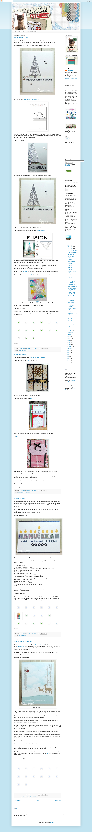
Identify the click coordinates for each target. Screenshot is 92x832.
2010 (68, 358)
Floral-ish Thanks (72, 311)
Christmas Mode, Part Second (72, 293)
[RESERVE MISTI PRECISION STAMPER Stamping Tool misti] (57, 330)
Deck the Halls (71, 316)
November (70, 248)
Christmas (25, 350)
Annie (29, 360)
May (69, 340)
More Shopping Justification (71, 281)
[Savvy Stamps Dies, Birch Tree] (26, 777)
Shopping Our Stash (40, 644)
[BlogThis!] (43, 348)
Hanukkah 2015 (19, 498)
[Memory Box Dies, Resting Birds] (18, 777)
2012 (68, 354)
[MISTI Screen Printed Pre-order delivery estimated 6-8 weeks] (49, 330)
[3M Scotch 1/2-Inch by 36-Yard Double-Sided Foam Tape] (18, 338)
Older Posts (58, 800)
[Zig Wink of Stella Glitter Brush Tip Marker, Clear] (41, 623)
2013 (68, 352)
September (71, 332)
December (70, 246)
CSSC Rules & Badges (32, 31)
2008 (68, 362)
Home (14, 31)
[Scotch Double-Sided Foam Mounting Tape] (34, 338)
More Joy (70, 267)
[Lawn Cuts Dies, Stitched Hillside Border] (41, 777)
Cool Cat (70, 265)
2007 (68, 364)
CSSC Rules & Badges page (50, 476)
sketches (28, 492)
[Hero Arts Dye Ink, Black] (18, 330)
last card (25, 271)
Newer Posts (17, 800)
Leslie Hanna (70, 70)
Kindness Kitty (71, 302)
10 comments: (34, 348)
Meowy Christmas (72, 261)
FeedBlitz (67, 165)
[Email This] (42, 348)
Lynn (31, 398)
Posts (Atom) (24, 803)
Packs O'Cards (71, 284)
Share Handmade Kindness (72, 321)
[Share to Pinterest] (47, 348)
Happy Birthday (71, 318)
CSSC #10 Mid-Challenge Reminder (71, 305)
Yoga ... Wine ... (71, 326)
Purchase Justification (71, 299)
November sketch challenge (38, 357)
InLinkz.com (16, 343)
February (70, 346)
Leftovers (70, 269)
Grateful (70, 263)
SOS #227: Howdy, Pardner (72, 309)
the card (30, 274)
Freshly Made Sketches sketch (31, 99)
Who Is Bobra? (21, 31)
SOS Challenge (36, 796)
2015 (68, 245)
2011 (68, 356)
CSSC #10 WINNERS (22, 354)
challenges (20, 350)
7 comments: (34, 490)
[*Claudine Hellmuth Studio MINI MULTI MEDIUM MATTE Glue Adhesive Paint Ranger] (41, 330)
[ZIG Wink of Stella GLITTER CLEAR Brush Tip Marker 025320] (34, 623)
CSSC (24, 492)
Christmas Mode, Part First (72, 296)
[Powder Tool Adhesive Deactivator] (49, 322)
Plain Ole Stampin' (22, 635)
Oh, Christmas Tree (21, 38)
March (69, 344)
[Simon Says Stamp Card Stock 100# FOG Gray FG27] (49, 777)
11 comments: (34, 794)
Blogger (52, 822)
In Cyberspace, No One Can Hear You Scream (73, 276)
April (69, 342)
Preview (67, 164)
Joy (69, 279)
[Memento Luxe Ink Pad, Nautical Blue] (41, 608)
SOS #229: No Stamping (23, 642)
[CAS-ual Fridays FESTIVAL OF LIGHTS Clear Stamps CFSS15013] (49, 608)
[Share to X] (45, 348)
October (70, 330)
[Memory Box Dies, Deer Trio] (49, 769)
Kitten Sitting (71, 324)
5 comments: (34, 633)
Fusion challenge (41, 230)
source (37, 301)
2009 (68, 360)
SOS (48, 753)
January (70, 348)
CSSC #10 (70, 328)
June (69, 338)
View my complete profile (71, 78)
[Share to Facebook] (46, 348)
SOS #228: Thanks (72, 286)
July (69, 336)
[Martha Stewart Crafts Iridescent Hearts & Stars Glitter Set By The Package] (19, 619)
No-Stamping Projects (27, 796)
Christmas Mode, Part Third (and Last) (72, 289)
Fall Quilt (70, 259)
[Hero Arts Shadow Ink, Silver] (41, 322)
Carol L (18, 436)
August (70, 334)
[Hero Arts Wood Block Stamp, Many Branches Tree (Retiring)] (18, 322)
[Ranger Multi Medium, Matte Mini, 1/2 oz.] (34, 330)
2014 (68, 350)
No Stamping (21, 646)
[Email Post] (40, 348)
